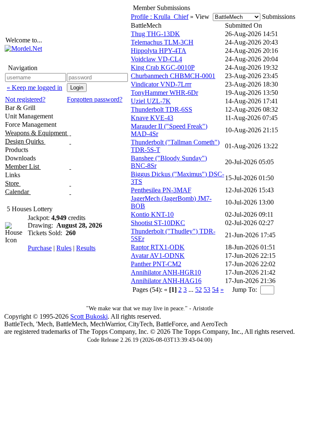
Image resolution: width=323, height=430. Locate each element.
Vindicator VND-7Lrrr (161, 84)
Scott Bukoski (89, 316)
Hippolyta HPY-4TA (158, 50)
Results (85, 248)
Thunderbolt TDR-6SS (161, 109)
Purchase (40, 248)
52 (198, 289)
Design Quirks (25, 141)
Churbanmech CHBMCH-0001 (173, 75)
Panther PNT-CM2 (156, 263)
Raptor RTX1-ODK (158, 247)
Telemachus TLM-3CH (162, 42)
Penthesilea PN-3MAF (161, 190)
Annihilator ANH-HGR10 (166, 272)
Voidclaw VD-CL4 (156, 59)
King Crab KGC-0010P (163, 67)
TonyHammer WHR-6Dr (164, 92)
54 (215, 289)
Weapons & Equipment (37, 132)
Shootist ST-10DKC (158, 222)
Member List (23, 166)
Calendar (18, 191)
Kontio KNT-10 (152, 214)
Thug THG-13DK (155, 33)
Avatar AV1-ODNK (158, 255)
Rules (63, 248)
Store (13, 183)
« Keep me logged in (34, 87)
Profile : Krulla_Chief (159, 16)
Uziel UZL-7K (151, 101)
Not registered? (25, 99)
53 (207, 289)
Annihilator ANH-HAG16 (166, 280)
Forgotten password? (94, 99)
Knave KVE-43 (152, 117)
